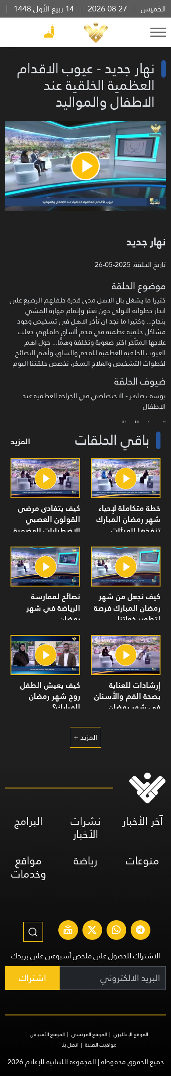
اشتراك (32, 977)
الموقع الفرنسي (89, 1034)
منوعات (142, 860)
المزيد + (85, 737)
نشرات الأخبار (86, 828)
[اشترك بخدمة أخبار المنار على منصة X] (92, 931)
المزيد (20, 441)
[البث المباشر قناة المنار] (68, 931)
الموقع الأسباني (47, 1034)
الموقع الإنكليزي (131, 1034)
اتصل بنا (69, 1045)
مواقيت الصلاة (101, 1045)
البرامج (28, 821)
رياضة (85, 860)
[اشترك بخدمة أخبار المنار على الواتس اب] (116, 931)
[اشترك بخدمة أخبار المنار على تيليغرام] (140, 931)
